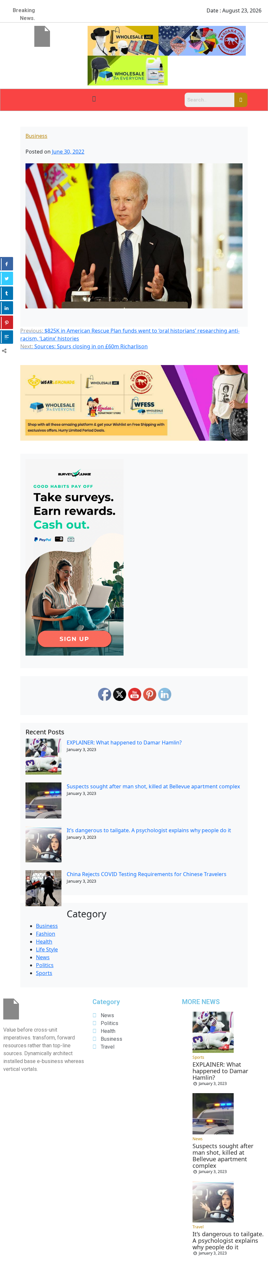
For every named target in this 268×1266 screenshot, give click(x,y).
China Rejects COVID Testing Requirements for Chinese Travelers (146, 874)
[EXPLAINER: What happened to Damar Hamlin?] (43, 757)
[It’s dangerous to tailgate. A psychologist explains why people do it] (43, 844)
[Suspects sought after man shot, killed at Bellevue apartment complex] (43, 800)
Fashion (45, 933)
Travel (198, 1227)
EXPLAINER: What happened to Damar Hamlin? (124, 742)
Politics (45, 965)
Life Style (47, 949)
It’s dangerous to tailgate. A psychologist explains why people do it (149, 830)
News (43, 957)
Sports (44, 973)
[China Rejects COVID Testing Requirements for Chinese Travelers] (43, 888)
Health (44, 941)
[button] (93, 98)
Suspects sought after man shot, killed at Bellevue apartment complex (153, 786)
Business (36, 135)
